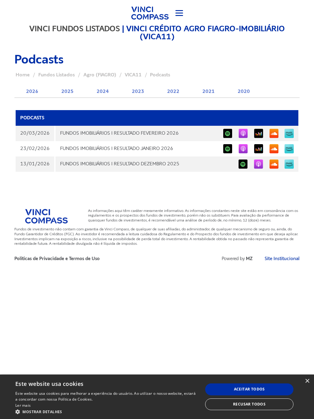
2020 (244, 91)
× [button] (307, 381)
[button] (106, 411)
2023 (138, 91)
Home (23, 74)
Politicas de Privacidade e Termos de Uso (57, 258)
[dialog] (157, 397)
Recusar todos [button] (249, 404)
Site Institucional (282, 258)
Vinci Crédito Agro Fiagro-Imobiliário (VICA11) (205, 32)
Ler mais (23, 405)
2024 (103, 91)
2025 (67, 91)
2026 (32, 91)
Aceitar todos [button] (249, 389)
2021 (208, 91)
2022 (173, 91)
